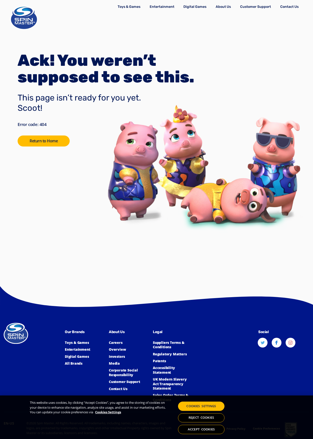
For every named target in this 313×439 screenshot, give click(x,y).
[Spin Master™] (34, 361)
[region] (156, 417)
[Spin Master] (23, 18)
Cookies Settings (108, 412)
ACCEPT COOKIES (201, 429)
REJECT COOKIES (201, 418)
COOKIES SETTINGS (201, 406)
